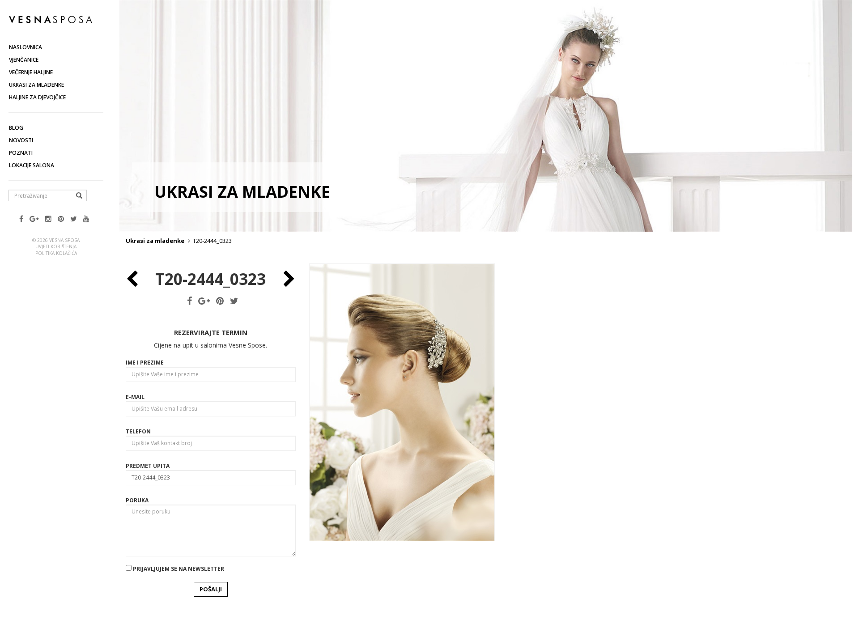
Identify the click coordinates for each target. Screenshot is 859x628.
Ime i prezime (145, 362)
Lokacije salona (31, 165)
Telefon (138, 431)
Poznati (21, 153)
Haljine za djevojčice (37, 97)
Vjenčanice (23, 60)
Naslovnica (25, 47)
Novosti (21, 140)
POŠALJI (211, 589)
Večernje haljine (31, 72)
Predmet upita (148, 466)
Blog (16, 128)
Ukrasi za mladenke (36, 85)
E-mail (135, 397)
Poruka (137, 500)
